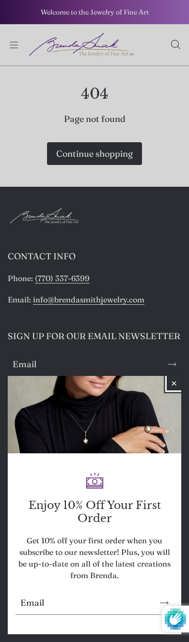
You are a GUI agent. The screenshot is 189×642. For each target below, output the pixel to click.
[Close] (174, 383)
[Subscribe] (164, 603)
